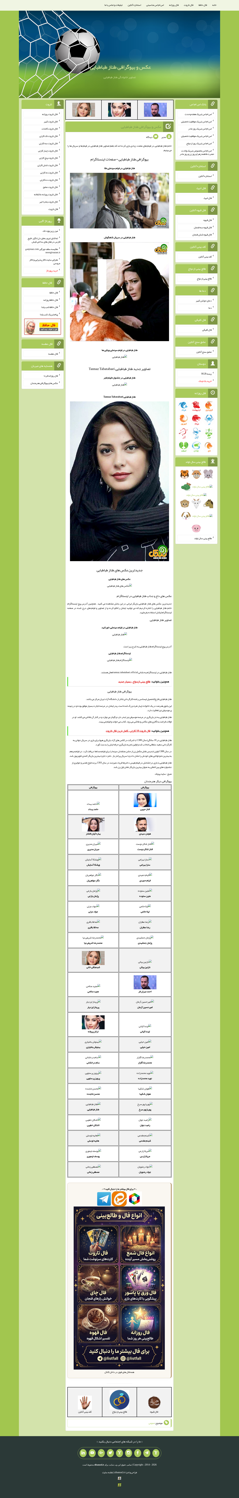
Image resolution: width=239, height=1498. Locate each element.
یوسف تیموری (93, 1156)
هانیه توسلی (93, 1140)
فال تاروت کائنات (50, 128)
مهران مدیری (93, 849)
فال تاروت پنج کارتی (48, 157)
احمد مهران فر (145, 991)
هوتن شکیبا (145, 1093)
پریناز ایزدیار (93, 1007)
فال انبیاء (207, 198)
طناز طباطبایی (93, 1109)
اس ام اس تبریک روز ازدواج (199, 143)
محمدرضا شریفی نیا (93, 942)
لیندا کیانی (145, 1031)
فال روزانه (174, 4)
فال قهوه (207, 220)
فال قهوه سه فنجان (203, 227)
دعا (210, 307)
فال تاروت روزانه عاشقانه (46, 194)
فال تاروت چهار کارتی (48, 150)
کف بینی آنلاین (205, 256)
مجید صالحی (93, 991)
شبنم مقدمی (145, 1140)
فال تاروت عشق (50, 187)
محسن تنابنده (93, 1093)
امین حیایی (145, 1047)
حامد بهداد (93, 809)
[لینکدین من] (83, 1453)
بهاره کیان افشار (93, 833)
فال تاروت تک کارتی (48, 136)
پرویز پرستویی (93, 1078)
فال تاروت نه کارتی (49, 172)
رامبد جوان (145, 1125)
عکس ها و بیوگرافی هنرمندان (44, 383)
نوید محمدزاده (145, 1078)
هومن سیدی (145, 833)
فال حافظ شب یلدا (49, 307)
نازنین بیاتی (145, 967)
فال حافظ (203, 4)
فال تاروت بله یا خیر (48, 201)
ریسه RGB (206, 373)
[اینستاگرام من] (128, 1453)
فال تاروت (188, 4)
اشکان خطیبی (93, 1125)
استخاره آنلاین (134, 4)
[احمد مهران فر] (155, 110)
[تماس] (119, 1453)
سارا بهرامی (145, 864)
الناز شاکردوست (145, 849)
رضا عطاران (145, 927)
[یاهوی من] (155, 1453)
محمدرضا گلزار (145, 1062)
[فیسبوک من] (137, 1453)
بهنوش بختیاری (93, 1047)
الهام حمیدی (145, 880)
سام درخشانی (93, 1062)
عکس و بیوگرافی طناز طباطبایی (120, 67)
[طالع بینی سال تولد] (196, 502)
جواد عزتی (93, 911)
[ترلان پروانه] (119, 110)
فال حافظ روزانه (50, 299)
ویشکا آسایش (93, 864)
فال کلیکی (207, 329)
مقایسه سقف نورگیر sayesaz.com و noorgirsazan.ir (42, 250)
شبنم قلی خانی (93, 967)
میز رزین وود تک (50, 230)
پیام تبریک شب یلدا (49, 314)
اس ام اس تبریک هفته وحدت (198, 114)
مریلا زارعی (145, 1156)
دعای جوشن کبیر (204, 300)
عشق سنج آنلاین (204, 351)
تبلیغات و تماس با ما (113, 4)
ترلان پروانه (93, 1031)
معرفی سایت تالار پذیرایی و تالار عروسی (44, 261)
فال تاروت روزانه (50, 114)
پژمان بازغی (93, 896)
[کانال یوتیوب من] (92, 1453)
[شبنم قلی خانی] (83, 110)
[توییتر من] (110, 1453)
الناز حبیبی (145, 809)
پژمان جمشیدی (145, 942)
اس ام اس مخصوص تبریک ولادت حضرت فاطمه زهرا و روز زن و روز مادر (197, 152)
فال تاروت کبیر (51, 121)
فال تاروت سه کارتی (48, 143)
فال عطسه (53, 353)
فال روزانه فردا (51, 375)
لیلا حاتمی (145, 911)
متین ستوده (145, 896)
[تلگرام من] (146, 1453)
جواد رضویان (145, 1171)
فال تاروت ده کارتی (49, 179)
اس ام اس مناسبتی (155, 4)
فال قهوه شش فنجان (202, 234)
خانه (214, 4)
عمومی (152, 1423)
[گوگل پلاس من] (101, 1453)
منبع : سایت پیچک (163, 773)
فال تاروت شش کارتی (47, 165)
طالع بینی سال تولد (203, 538)
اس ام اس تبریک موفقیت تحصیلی (196, 121)
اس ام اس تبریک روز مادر (200, 128)
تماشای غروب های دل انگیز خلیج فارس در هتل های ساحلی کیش (44, 240)
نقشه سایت (107, 1472)
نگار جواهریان (93, 880)
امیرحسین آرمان (145, 1007)
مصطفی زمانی (93, 1171)
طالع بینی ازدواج (204, 278)
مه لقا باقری (93, 927)
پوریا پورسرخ (145, 1109)
